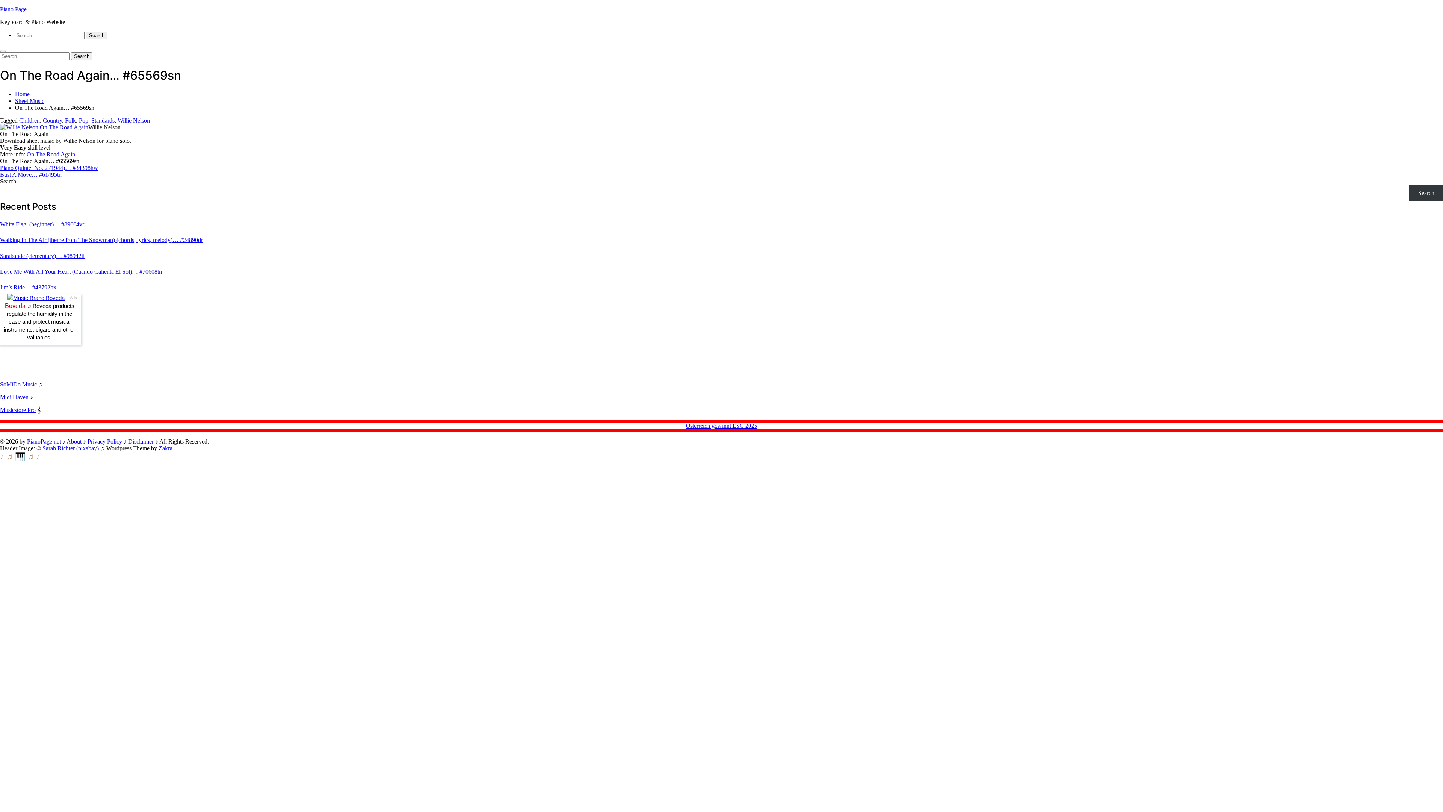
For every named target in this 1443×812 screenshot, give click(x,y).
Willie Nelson (134, 120)
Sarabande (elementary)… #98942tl (42, 256)
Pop (83, 120)
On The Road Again (51, 154)
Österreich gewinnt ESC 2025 (721, 426)
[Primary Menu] (3, 51)
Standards (103, 120)
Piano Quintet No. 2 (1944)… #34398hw (49, 168)
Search (8, 181)
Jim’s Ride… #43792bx (28, 287)
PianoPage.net (44, 441)
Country (52, 120)
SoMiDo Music (19, 384)
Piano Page (13, 9)
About (74, 441)
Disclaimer (141, 441)
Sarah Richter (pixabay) (70, 448)
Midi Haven (15, 397)
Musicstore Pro (18, 410)
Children (29, 120)
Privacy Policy (105, 441)
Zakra (165, 448)
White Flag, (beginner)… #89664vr (42, 224)
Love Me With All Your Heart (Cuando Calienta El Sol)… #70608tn (81, 271)
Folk (70, 120)
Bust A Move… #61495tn (31, 174)
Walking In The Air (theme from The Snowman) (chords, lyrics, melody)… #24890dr (101, 240)
